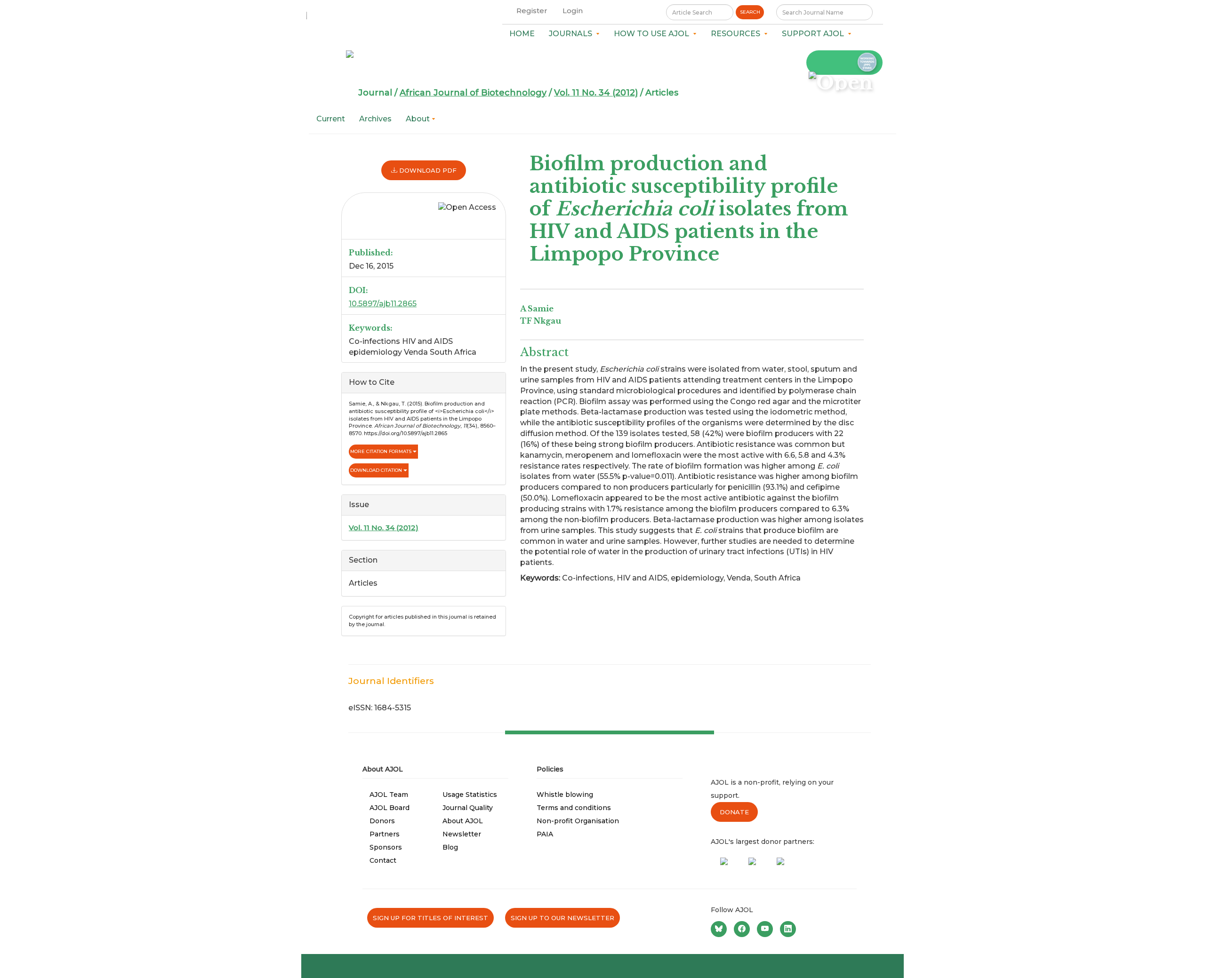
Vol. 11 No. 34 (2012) (596, 92)
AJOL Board (390, 807)
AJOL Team (389, 794)
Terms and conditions (574, 807)
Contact (383, 860)
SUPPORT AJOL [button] (815, 33)
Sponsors (386, 847)
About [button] (419, 118)
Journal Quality (467, 807)
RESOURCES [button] (737, 33)
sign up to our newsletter (562, 918)
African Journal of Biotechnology (473, 92)
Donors (382, 821)
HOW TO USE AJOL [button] (653, 33)
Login (572, 10)
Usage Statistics (469, 794)
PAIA (545, 834)
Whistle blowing (565, 794)
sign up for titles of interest (430, 918)
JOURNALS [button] (572, 33)
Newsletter (461, 834)
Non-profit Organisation (578, 821)
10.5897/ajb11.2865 (383, 303)
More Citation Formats (381, 451)
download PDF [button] (427, 170)
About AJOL (462, 821)
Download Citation (376, 470)
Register (531, 10)
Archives (375, 118)
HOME (522, 33)
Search (750, 12)
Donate (734, 812)
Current (330, 118)
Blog (450, 847)
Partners (385, 834)
